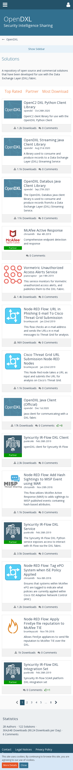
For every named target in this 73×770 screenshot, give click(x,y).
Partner (32, 91)
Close (24, 765)
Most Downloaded (57, 91)
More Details (10, 765)
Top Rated (13, 91)
